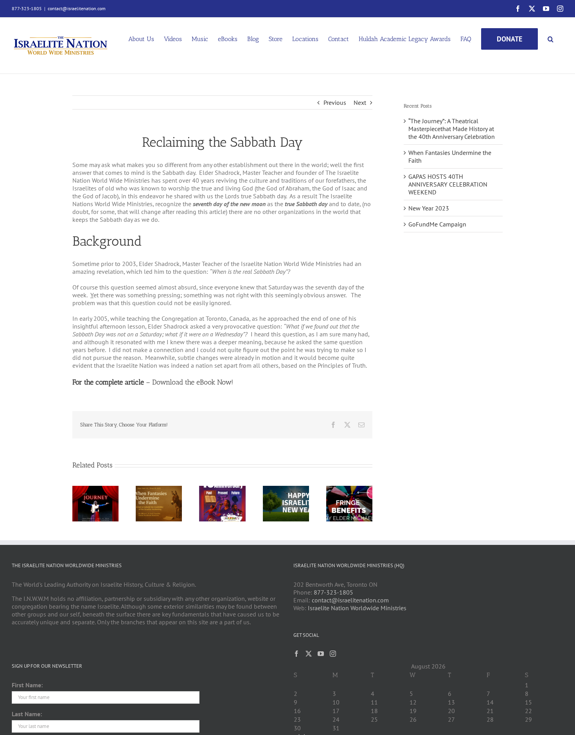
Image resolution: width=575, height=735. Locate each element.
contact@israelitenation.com (77, 8)
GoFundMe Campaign (437, 224)
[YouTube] (321, 654)
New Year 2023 (428, 208)
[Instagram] (333, 654)
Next (360, 102)
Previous (334, 102)
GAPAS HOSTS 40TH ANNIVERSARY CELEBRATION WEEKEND (447, 184)
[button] (550, 38)
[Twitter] (308, 654)
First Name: (27, 685)
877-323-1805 (333, 592)
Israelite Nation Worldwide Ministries (357, 608)
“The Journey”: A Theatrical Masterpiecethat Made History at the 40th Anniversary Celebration (451, 128)
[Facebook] (296, 654)
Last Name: (27, 714)
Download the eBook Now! (192, 382)
